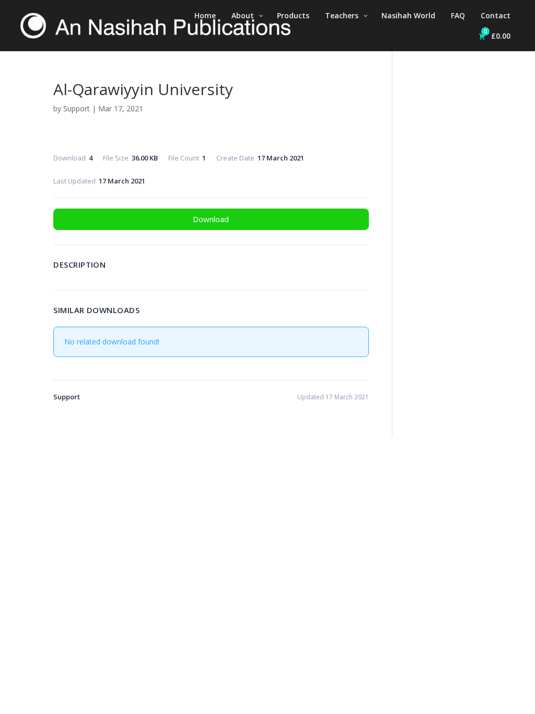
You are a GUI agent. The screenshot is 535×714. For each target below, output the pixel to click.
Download (211, 219)
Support (76, 108)
